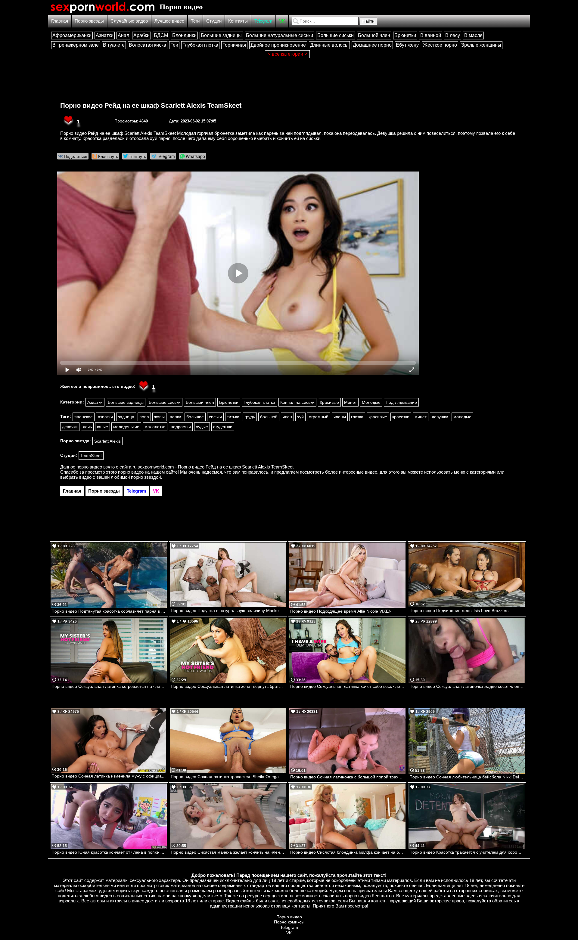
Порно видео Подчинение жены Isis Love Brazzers (458, 610)
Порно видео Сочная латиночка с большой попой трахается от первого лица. (348, 777)
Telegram (263, 20)
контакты (300, 905)
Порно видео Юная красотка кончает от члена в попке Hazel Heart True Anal (109, 852)
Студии (214, 20)
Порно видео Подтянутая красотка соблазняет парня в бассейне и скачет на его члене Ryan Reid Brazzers (109, 611)
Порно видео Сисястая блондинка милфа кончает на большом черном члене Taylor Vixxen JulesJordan (348, 852)
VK (282, 20)
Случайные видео (129, 20)
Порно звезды (89, 20)
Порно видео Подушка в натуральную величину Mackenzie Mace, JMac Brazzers (228, 610)
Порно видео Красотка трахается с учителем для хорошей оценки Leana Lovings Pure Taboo (467, 852)
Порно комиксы (289, 922)
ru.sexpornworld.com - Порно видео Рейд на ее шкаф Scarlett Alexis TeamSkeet (213, 466)
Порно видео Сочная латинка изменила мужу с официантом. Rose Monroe (109, 776)
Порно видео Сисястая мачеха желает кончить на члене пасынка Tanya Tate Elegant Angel (228, 852)
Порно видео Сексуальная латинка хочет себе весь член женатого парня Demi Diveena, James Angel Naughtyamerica (348, 686)
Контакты (238, 20)
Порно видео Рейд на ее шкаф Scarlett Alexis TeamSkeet (150, 105)
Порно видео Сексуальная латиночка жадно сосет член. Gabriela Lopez (467, 686)
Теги (195, 20)
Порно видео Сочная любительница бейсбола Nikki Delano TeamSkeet (467, 777)
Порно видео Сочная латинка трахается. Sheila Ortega (225, 776)
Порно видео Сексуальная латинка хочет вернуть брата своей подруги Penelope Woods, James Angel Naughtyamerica (228, 686)
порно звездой (146, 477)
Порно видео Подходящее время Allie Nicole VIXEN (341, 611)
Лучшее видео (169, 20)
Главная (59, 20)
